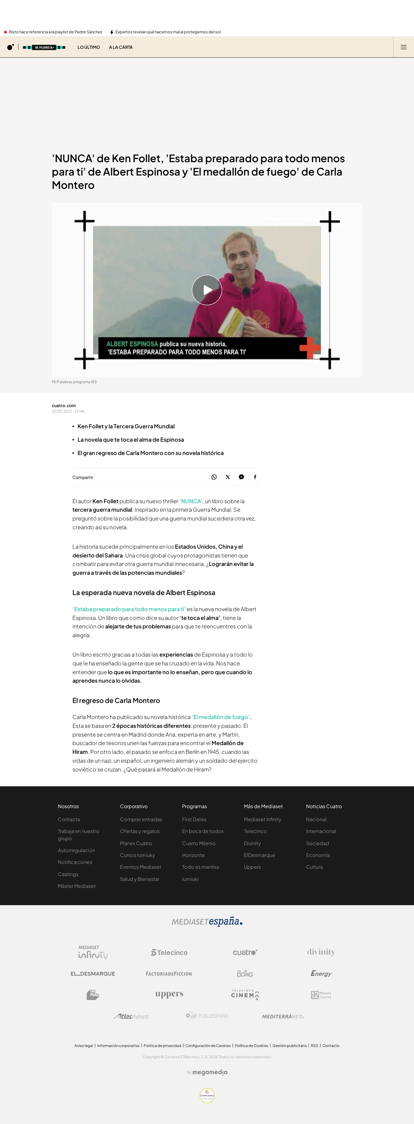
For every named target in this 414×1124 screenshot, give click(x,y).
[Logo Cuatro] (245, 952)
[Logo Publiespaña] (207, 1016)
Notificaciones (75, 862)
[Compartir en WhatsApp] (214, 477)
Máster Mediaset (77, 886)
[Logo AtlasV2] (131, 1016)
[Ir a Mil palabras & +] (44, 47)
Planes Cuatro (136, 843)
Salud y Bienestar (139, 879)
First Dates (194, 819)
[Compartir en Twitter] (227, 477)
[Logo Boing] (245, 973)
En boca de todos (203, 831)
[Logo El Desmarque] (93, 974)
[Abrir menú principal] (404, 47)
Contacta (69, 819)
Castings (68, 874)
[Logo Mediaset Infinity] (93, 952)
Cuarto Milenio (199, 843)
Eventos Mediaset (140, 867)
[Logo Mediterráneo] (283, 1016)
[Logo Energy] (321, 973)
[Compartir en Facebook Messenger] (241, 477)
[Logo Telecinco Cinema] (245, 995)
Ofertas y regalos (140, 831)
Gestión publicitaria (289, 1045)
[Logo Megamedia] (210, 1072)
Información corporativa (118, 1045)
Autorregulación (76, 850)
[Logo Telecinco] (169, 952)
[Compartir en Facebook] (255, 477)
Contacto (330, 1045)
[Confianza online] (207, 1101)
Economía (318, 855)
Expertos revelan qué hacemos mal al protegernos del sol (168, 32)
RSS (314, 1045)
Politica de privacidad (162, 1045)
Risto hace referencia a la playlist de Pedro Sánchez (55, 32)
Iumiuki (190, 879)
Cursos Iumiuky (137, 855)
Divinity (252, 843)
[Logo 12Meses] (321, 995)
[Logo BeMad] (93, 994)
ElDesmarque (259, 855)
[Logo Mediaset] (207, 925)
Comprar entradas (141, 819)
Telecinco (255, 831)
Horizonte (193, 855)
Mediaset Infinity (263, 819)
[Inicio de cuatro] (10, 47)
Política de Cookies (251, 1045)
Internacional (321, 831)
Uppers (252, 867)
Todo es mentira (200, 867)
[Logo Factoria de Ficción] (169, 973)
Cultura (314, 867)
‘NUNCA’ (190, 500)
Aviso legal (84, 1045)
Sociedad (317, 843)
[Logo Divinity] (321, 952)
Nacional (316, 819)
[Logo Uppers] (169, 994)
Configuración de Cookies (208, 1045)
